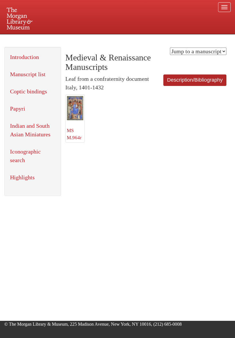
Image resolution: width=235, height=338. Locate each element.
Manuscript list (28, 74)
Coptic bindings (28, 91)
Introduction (24, 57)
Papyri (17, 108)
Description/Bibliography (195, 80)
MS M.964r (74, 134)
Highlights (22, 177)
